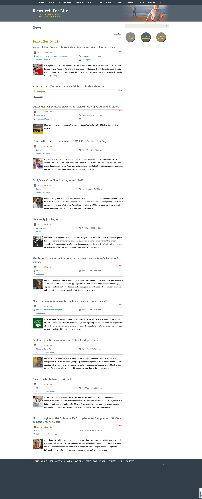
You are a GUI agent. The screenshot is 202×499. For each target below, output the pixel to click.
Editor (38, 150)
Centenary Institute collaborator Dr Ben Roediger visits (65, 340)
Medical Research (43, 60)
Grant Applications (85, 2)
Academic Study (42, 119)
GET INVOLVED (65, 2)
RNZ (38, 388)
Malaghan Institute (43, 349)
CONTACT (152, 2)
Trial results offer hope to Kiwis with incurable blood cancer (68, 86)
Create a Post (117, 34)
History (39, 232)
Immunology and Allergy (45, 352)
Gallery (130, 2)
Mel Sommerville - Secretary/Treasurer (51, 56)
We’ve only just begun (45, 219)
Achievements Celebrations (47, 434)
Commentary (41, 274)
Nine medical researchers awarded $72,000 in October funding (69, 141)
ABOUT (52, 2)
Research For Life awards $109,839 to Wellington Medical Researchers (74, 47)
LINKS (141, 2)
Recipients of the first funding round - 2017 (58, 180)
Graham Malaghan (43, 228)
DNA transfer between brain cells (52, 379)
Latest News (105, 2)
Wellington (86, 60)
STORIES (118, 2)
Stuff (38, 271)
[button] (201, 496)
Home (41, 2)
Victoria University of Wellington (49, 310)
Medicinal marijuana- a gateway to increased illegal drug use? (70, 301)
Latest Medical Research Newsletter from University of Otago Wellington (76, 106)
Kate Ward (40, 115)
